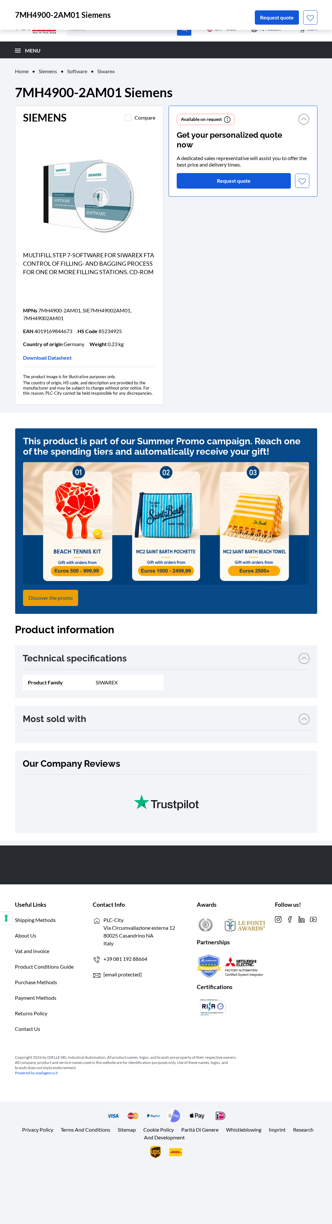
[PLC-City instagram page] (278, 918)
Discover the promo (51, 598)
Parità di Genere (200, 1129)
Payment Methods (35, 998)
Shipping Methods (35, 920)
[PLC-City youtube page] (313, 918)
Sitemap (127, 1129)
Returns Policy (31, 1013)
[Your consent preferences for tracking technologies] (6, 918)
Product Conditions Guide (44, 966)
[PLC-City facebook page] (290, 918)
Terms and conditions (85, 1129)
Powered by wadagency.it (36, 1072)
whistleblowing (243, 1129)
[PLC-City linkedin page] (301, 918)
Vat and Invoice (32, 951)
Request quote (277, 17)
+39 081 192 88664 (125, 959)
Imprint (277, 1129)
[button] (303, 119)
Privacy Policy (37, 1129)
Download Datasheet (47, 358)
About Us (25, 935)
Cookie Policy (158, 1129)
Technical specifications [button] (75, 658)
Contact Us (27, 1029)
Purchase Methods (36, 982)
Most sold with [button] (54, 719)
